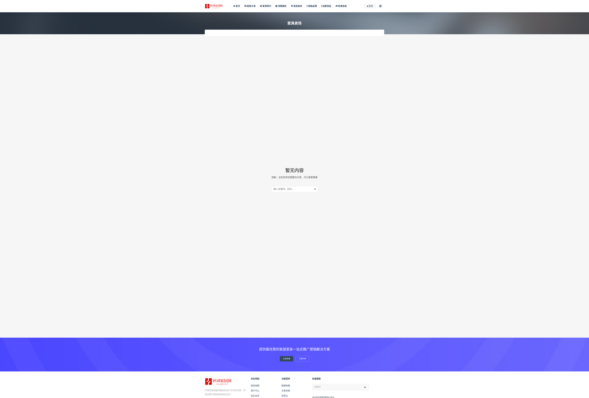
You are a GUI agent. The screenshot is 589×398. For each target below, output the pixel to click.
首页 (237, 6)
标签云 (284, 396)
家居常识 (266, 6)
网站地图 (255, 386)
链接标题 (285, 386)
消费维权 (282, 6)
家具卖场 (297, 6)
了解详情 (302, 359)
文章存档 (285, 391)
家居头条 (251, 6)
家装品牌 (312, 6)
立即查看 (286, 359)
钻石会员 (255, 396)
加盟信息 (326, 6)
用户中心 (255, 391)
